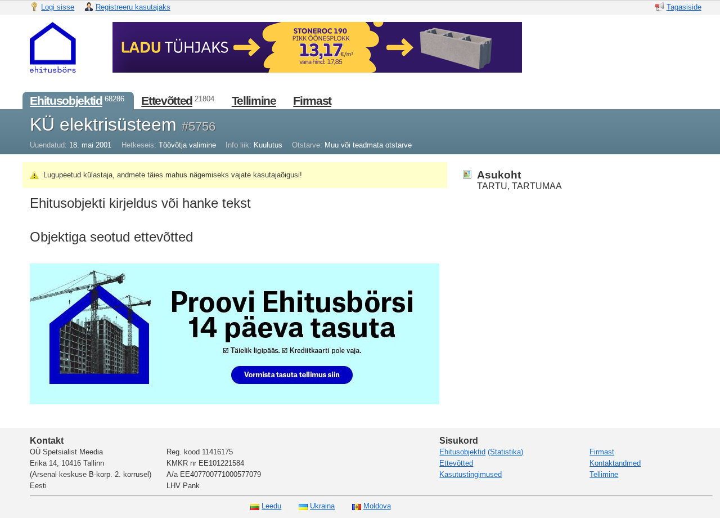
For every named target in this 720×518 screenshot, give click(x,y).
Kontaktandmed (615, 463)
